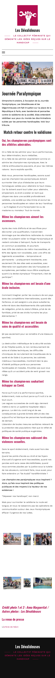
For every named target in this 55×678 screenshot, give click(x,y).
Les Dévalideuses (27, 30)
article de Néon (10, 627)
